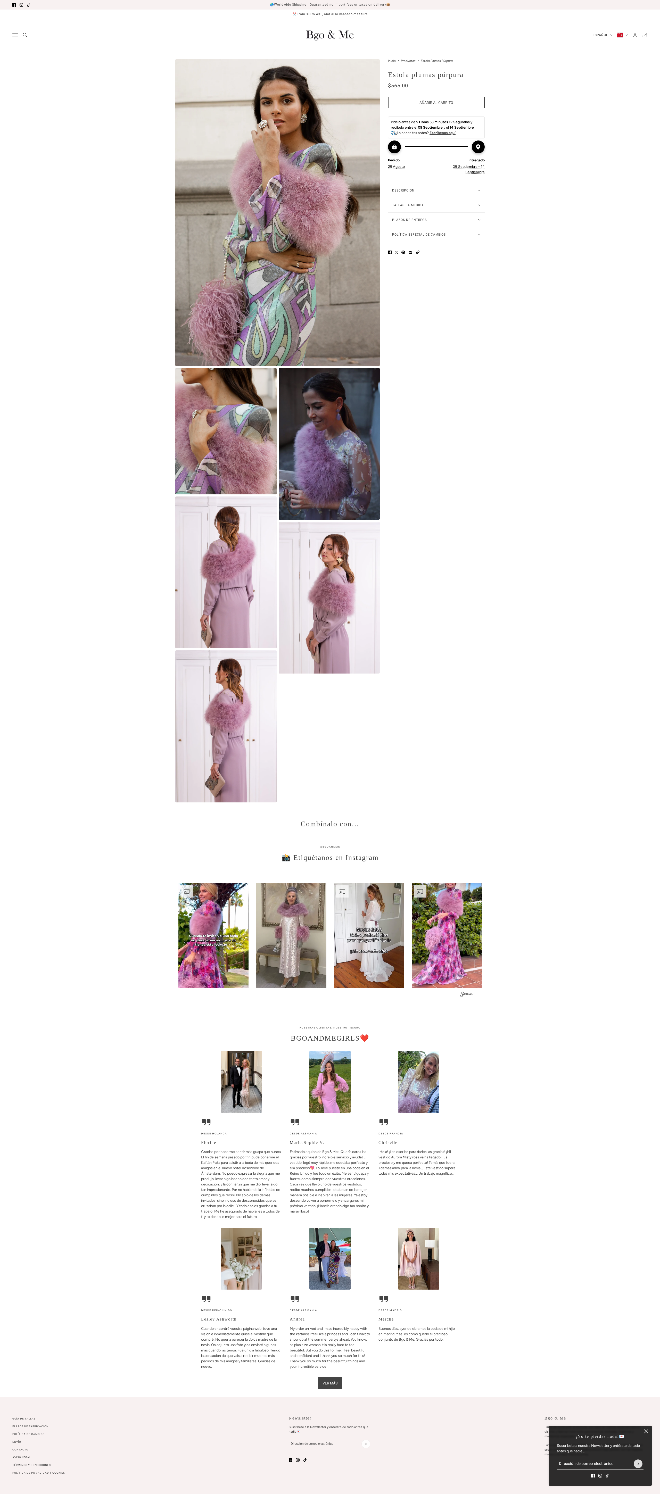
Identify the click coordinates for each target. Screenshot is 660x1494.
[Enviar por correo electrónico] (410, 252)
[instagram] (21, 5)
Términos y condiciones (31, 1465)
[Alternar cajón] (15, 35)
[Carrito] (645, 35)
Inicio (392, 61)
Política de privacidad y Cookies (38, 1472)
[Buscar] (25, 35)
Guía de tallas (24, 1418)
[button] (417, 252)
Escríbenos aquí (443, 133)
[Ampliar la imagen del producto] (277, 212)
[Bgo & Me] (330, 35)
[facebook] (14, 5)
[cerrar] (646, 1431)
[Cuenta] (635, 35)
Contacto (20, 1449)
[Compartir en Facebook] (390, 252)
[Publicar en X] (396, 252)
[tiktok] (28, 5)
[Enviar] (638, 1463)
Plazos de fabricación (30, 1426)
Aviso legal (21, 1457)
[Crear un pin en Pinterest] (403, 252)
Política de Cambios (28, 1434)
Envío (16, 1441)
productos (408, 61)
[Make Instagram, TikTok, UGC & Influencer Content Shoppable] (467, 994)
